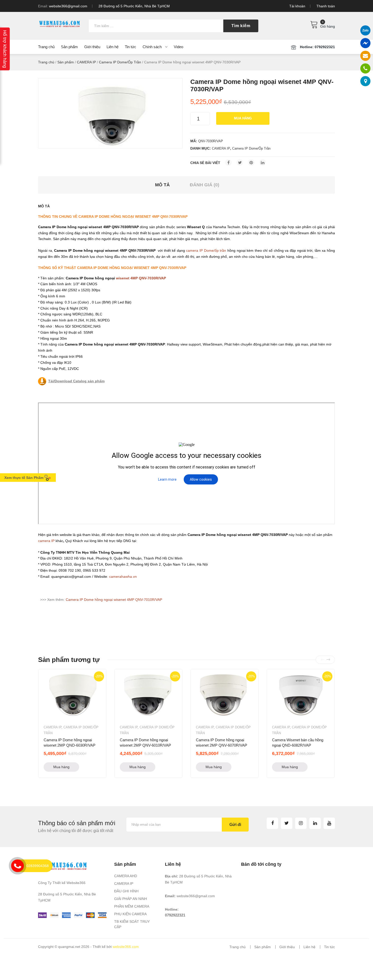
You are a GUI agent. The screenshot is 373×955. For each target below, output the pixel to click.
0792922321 (175, 915)
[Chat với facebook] (365, 43)
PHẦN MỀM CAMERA (131, 906)
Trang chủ (46, 62)
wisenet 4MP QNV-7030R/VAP (141, 278)
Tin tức (329, 947)
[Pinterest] (251, 162)
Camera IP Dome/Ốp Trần (120, 62)
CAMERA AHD (125, 876)
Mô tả (162, 184)
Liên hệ (309, 947)
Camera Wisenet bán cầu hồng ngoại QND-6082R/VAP (297, 742)
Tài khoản (297, 6)
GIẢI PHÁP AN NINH (130, 899)
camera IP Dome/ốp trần (206, 250)
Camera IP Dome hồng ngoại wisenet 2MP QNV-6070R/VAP (221, 742)
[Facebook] (228, 162)
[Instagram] (301, 823)
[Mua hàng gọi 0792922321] (365, 68)
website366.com (126, 947)
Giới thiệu (287, 947)
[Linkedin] (315, 823)
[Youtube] (329, 823)
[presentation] (322, 659)
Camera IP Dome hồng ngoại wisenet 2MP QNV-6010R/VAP (145, 742)
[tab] (162, 185)
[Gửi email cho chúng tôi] (365, 56)
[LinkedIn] (262, 162)
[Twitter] (239, 162)
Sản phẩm (65, 62)
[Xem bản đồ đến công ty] (365, 81)
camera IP (46, 541)
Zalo (365, 30)
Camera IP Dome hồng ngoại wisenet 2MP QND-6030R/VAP (69, 742)
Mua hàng (243, 118)
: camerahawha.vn (122, 576)
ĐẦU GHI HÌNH (126, 891)
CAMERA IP (86, 62)
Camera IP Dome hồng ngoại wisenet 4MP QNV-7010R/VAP (114, 600)
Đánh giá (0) (204, 184)
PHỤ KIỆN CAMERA (130, 914)
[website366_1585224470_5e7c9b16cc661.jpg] (110, 113)
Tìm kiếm (240, 26)
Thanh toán (325, 6)
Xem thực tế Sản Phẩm (23, 477)
